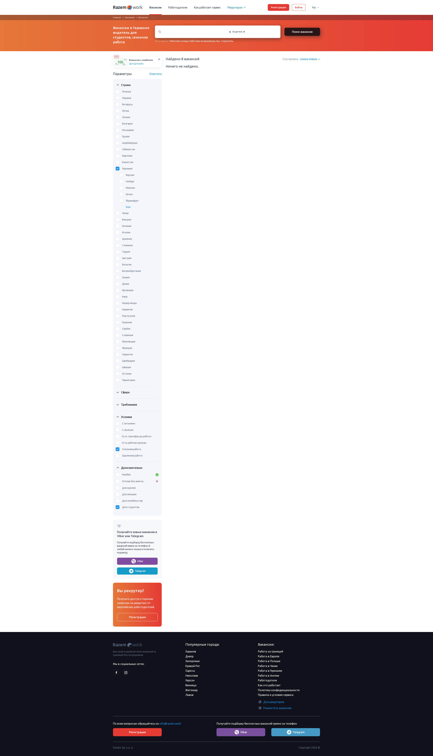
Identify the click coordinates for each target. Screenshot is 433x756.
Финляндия (128, 341)
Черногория (128, 380)
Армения (127, 239)
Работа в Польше (269, 661)
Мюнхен (130, 188)
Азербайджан (130, 143)
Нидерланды (129, 303)
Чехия (125, 213)
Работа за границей (270, 651)
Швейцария (128, 361)
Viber (140, 561)
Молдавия (128, 130)
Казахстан (127, 162)
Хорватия (127, 354)
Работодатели (177, 7)
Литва (125, 110)
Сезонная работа (131, 449)
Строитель (227, 41)
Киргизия (127, 155)
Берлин (130, 175)
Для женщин (129, 494)
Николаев (191, 675)
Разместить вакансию (277, 708)
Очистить (155, 73)
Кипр (125, 296)
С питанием (128, 423)
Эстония (126, 373)
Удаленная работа (132, 455)
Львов (189, 694)
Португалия (128, 316)
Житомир (191, 690)
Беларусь (127, 104)
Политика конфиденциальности (279, 690)
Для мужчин (129, 488)
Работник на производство (204, 41)
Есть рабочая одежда (134, 442)
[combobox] (251, 32)
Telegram (140, 571)
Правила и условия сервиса (275, 694)
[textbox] (248, 32)
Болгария (127, 123)
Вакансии (155, 7)
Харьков (190, 651)
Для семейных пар (132, 500)
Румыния (127, 322)
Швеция (126, 367)
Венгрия (126, 219)
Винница (190, 685)
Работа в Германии (270, 670)
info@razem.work (170, 723)
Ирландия (127, 290)
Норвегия (127, 309)
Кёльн (129, 194)
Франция (127, 348)
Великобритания (131, 271)
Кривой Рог (192, 665)
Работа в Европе (268, 656)
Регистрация (278, 7)
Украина (126, 98)
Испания (126, 226)
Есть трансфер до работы (136, 436)
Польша (126, 91)
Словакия (127, 245)
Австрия (126, 258)
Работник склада (178, 41)
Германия (129, 17)
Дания (125, 283)
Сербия (126, 328)
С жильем (127, 430)
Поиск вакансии (302, 31)
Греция (126, 277)
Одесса (190, 670)
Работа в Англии (268, 675)
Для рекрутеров (273, 701)
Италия (126, 232)
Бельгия (126, 264)
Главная (117, 17)
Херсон (190, 680)
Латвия (126, 117)
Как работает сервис (207, 7)
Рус (314, 7)
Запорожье (192, 661)
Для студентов (130, 507)
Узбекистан (128, 149)
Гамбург (130, 181)
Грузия (125, 136)
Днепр (189, 656)
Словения (127, 335)
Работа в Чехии (268, 665)
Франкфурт (132, 200)
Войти (298, 7)
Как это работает (269, 685)
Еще (128, 207)
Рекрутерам (235, 7)
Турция (126, 251)
